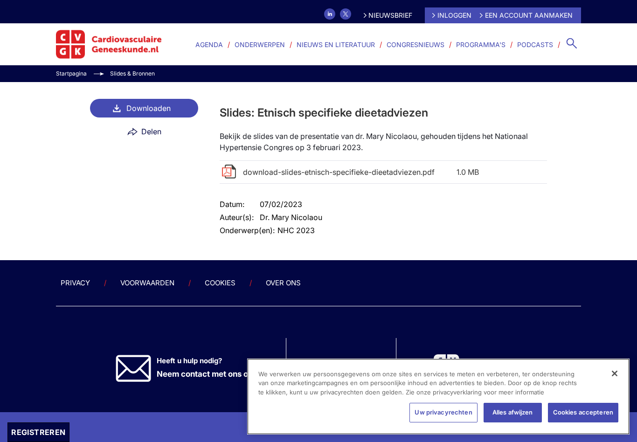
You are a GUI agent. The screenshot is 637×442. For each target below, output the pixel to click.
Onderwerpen (260, 44)
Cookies (220, 282)
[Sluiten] (614, 373)
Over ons (283, 282)
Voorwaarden (147, 282)
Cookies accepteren (583, 412)
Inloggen (454, 15)
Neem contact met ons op (205, 374)
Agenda (209, 44)
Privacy (75, 282)
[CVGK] (109, 44)
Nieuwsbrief (390, 15)
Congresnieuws (415, 44)
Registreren (38, 432)
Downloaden (148, 108)
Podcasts (535, 44)
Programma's (480, 44)
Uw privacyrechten (443, 412)
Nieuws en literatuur (336, 44)
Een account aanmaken (529, 15)
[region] (438, 397)
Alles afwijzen (512, 412)
